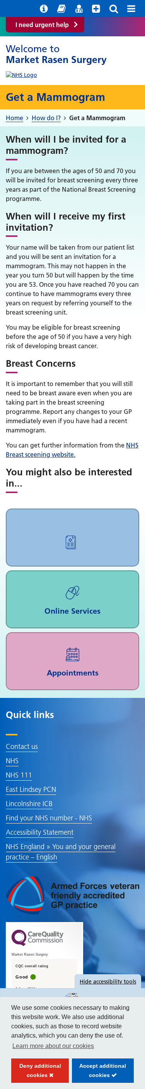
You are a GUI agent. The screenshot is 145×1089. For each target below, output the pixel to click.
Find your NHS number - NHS (49, 817)
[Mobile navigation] (131, 8)
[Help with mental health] (96, 8)
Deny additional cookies (36, 1073)
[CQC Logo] (37, 944)
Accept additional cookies (99, 1073)
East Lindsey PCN (31, 789)
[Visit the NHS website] (21, 73)
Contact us (22, 746)
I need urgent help (42, 25)
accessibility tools (108, 981)
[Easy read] (61, 8)
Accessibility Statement (39, 832)
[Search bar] (114, 8)
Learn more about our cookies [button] (53, 1046)
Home (14, 118)
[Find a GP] (79, 8)
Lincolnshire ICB (29, 803)
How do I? (46, 118)
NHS (12, 760)
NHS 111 (19, 775)
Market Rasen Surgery (56, 54)
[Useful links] (44, 8)
